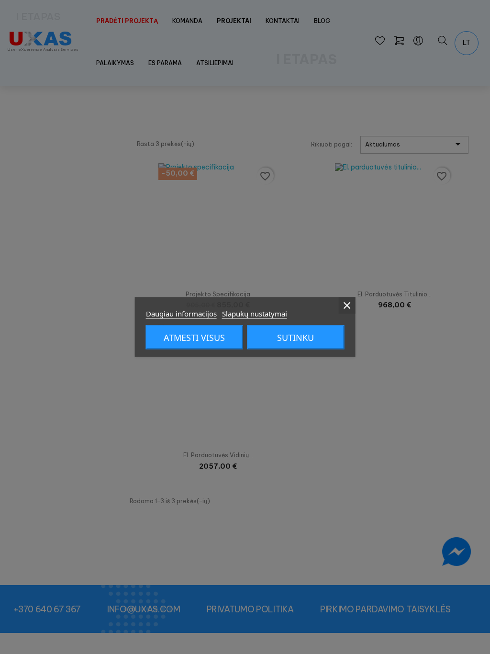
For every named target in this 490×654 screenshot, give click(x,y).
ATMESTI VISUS (194, 337)
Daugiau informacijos (181, 313)
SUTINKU (295, 337)
